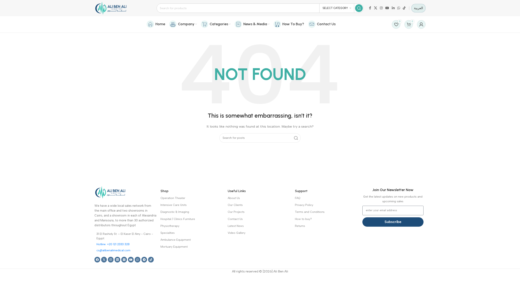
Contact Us (235, 219)
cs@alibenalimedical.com (113, 250)
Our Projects (236, 212)
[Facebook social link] (370, 8)
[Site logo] (110, 8)
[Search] (359, 8)
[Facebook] (97, 259)
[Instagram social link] (381, 8)
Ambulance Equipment (175, 240)
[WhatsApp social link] (398, 8)
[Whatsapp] (137, 259)
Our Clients (235, 205)
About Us (234, 198)
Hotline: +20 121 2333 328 (113, 244)
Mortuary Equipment (174, 246)
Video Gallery (236, 233)
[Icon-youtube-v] (131, 259)
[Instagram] (111, 259)
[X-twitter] (104, 259)
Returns (300, 226)
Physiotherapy (169, 226)
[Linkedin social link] (393, 8)
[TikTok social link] (404, 8)
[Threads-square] (124, 259)
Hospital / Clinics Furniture (177, 219)
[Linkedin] (117, 259)
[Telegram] (144, 259)
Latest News (236, 226)
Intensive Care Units (173, 205)
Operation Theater (172, 198)
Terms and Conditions (310, 212)
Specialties (167, 233)
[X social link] (375, 8)
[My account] (421, 24)
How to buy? (303, 219)
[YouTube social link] (387, 8)
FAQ (297, 198)
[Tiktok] (151, 259)
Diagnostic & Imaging (174, 212)
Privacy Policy (304, 205)
